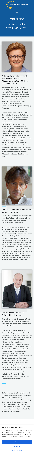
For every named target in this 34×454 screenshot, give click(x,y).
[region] (17, 439)
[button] (17, 12)
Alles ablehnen (17, 450)
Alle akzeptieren (17, 442)
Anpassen (17, 446)
